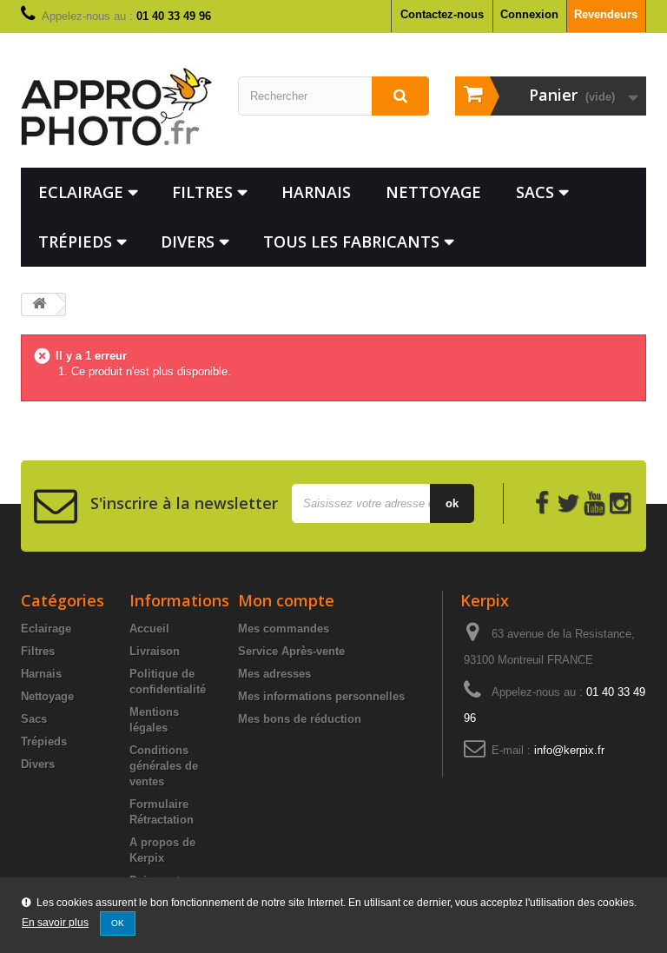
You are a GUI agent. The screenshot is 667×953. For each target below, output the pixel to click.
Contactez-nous (442, 14)
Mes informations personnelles (321, 696)
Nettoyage (433, 192)
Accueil (149, 628)
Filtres (202, 192)
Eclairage (80, 192)
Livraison (154, 651)
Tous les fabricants (351, 241)
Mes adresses (274, 673)
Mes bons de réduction (299, 718)
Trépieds (75, 241)
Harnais (316, 192)
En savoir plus (55, 923)
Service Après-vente (291, 651)
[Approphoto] (116, 107)
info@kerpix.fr (569, 750)
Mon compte (286, 600)
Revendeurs (605, 14)
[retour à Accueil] (39, 304)
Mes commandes (283, 628)
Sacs (535, 192)
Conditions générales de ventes (163, 766)
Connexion (529, 14)
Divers (188, 241)
